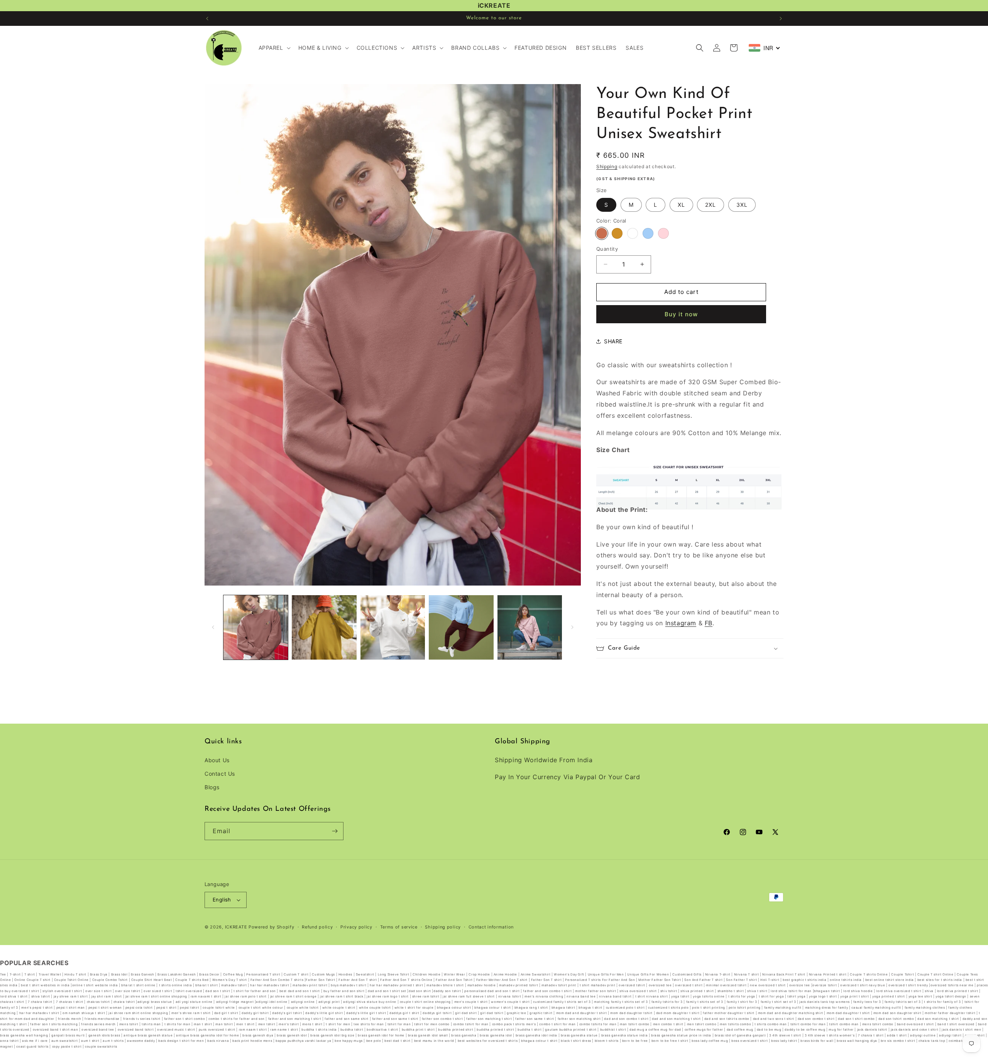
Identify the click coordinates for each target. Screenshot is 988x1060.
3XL (742, 204)
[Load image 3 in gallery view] (392, 627)
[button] (274, 48)
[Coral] (601, 233)
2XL (710, 204)
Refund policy (317, 927)
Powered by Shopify (271, 927)
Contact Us (220, 773)
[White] (632, 233)
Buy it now (681, 314)
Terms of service (399, 927)
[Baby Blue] (648, 233)
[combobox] (764, 48)
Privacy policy (356, 927)
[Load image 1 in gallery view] (255, 627)
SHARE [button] (613, 341)
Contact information (491, 927)
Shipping (607, 166)
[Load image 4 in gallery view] (461, 627)
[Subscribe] (334, 831)
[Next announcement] (780, 18)
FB (708, 623)
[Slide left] (213, 627)
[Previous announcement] (207, 18)
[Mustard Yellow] (617, 233)
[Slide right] (572, 627)
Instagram (680, 623)
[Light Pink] (663, 233)
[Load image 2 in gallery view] (324, 627)
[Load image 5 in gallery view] (529, 627)
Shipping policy (443, 927)
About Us (217, 759)
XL (681, 204)
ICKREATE (236, 927)
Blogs (212, 786)
